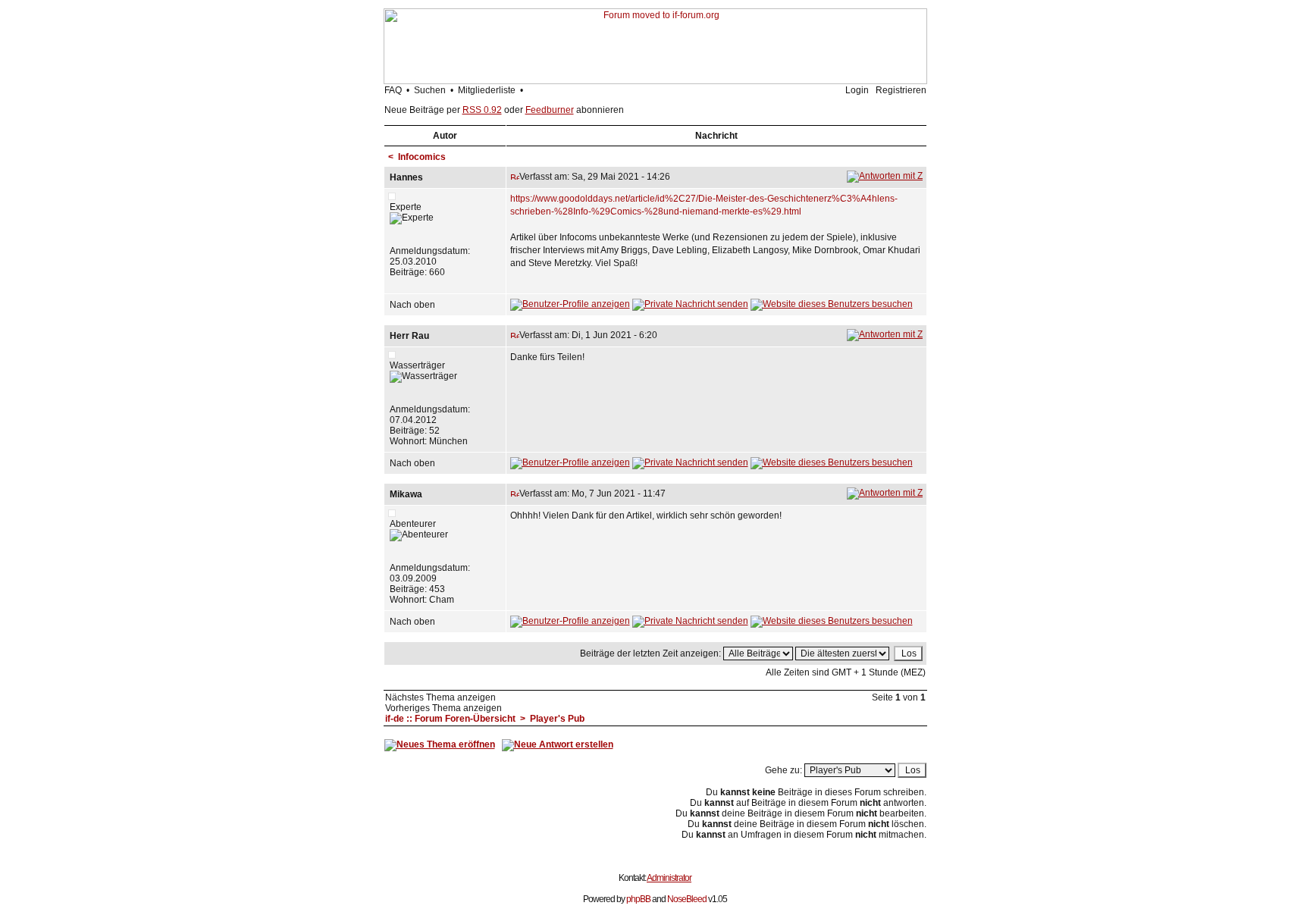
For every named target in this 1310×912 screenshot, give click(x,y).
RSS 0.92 (482, 110)
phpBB (638, 899)
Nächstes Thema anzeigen (440, 697)
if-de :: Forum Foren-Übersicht (450, 718)
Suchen (430, 90)
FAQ (393, 90)
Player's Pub (557, 718)
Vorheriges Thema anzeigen (443, 708)
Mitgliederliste (487, 90)
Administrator (669, 878)
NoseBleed (687, 899)
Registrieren (901, 90)
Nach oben (412, 304)
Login (857, 90)
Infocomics (422, 157)
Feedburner (549, 110)
